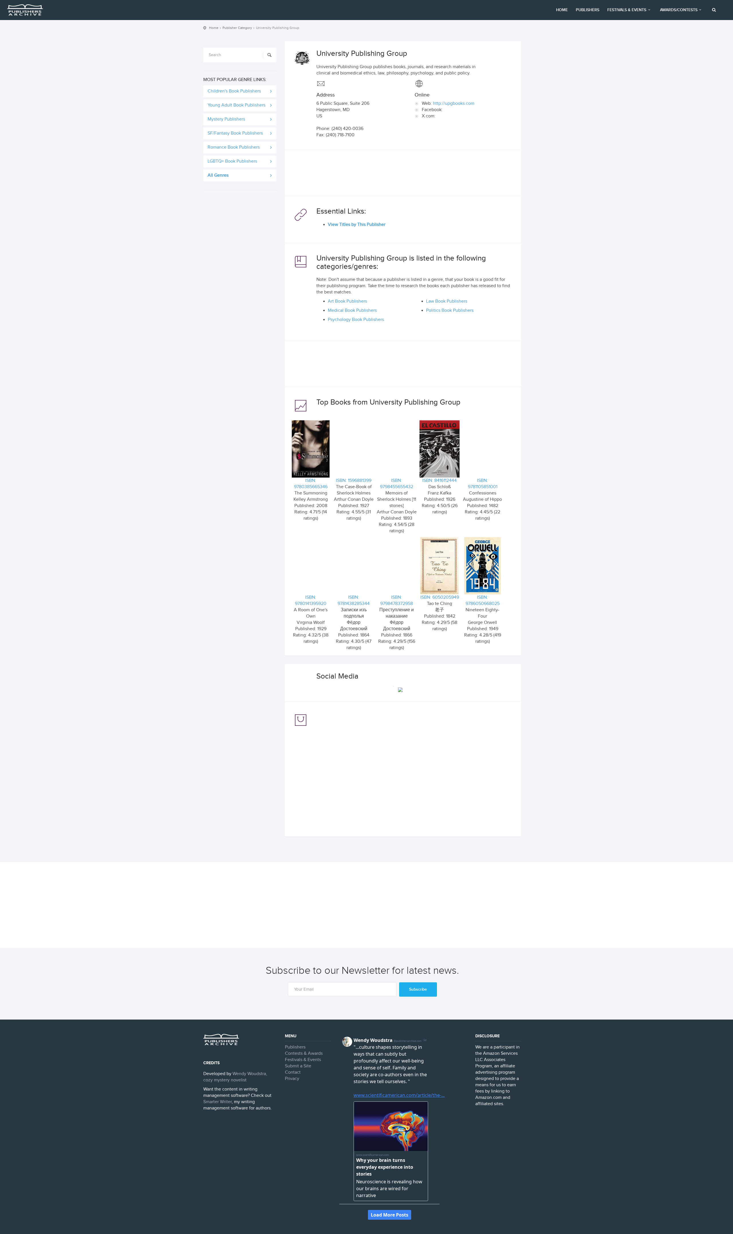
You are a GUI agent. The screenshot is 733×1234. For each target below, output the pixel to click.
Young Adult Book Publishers (236, 105)
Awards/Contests (678, 9)
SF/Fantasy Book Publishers (235, 133)
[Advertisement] (403, 174)
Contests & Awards (304, 1053)
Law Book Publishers (446, 301)
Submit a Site (298, 1066)
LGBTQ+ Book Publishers (232, 161)
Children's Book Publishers (234, 91)
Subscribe (418, 989)
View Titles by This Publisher (356, 224)
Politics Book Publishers (450, 310)
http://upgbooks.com (453, 103)
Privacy (292, 1078)
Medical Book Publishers (352, 310)
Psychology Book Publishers (356, 319)
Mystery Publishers (226, 119)
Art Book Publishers (347, 301)
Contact (293, 1072)
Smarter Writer (217, 1102)
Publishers (587, 9)
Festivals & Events (626, 9)
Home (562, 9)
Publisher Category (237, 28)
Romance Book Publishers (234, 147)
